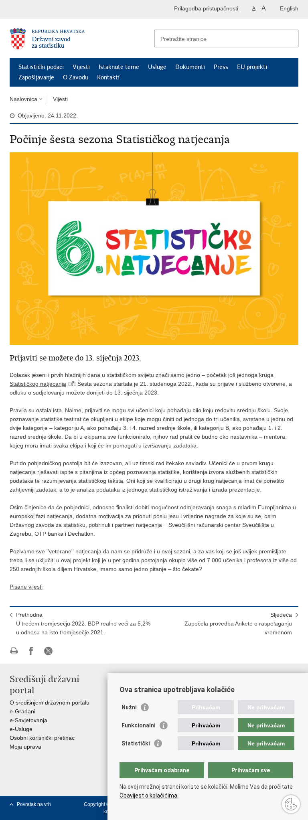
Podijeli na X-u (48, 651)
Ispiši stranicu (14, 651)
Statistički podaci (41, 67)
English (289, 8)
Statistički (136, 743)
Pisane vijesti (26, 586)
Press (221, 67)
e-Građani (22, 711)
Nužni (129, 707)
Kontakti (108, 77)
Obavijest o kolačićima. (149, 795)
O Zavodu (75, 77)
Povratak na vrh (34, 804)
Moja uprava (25, 746)
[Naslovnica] (82, 39)
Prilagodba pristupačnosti (206, 8)
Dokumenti (190, 67)
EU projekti (252, 67)
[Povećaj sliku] (154, 248)
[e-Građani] (44, 9)
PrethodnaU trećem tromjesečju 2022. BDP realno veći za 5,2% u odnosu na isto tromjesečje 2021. (83, 623)
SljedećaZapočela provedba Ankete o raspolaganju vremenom (238, 623)
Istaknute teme (119, 67)
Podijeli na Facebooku (31, 651)
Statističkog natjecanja (38, 384)
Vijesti (81, 67)
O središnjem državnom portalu (49, 702)
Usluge (157, 67)
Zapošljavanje (36, 77)
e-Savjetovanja (28, 720)
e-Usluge (21, 729)
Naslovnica (23, 99)
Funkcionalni (139, 725)
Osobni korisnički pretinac (42, 738)
